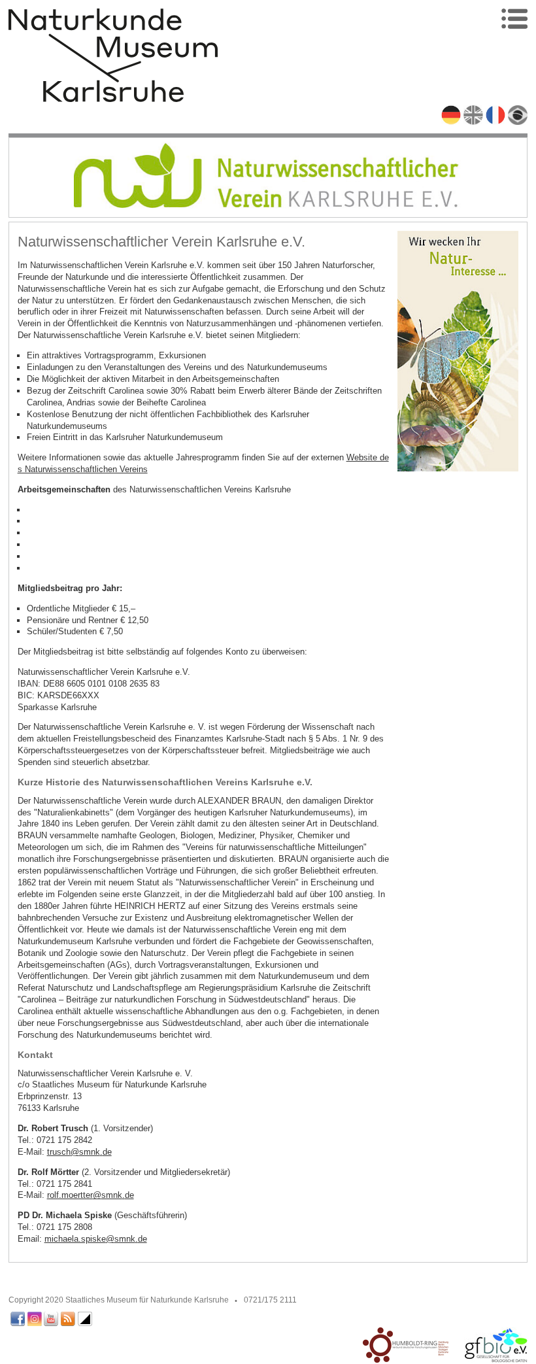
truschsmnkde (79, 1152)
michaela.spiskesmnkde (95, 1239)
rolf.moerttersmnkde (90, 1195)
